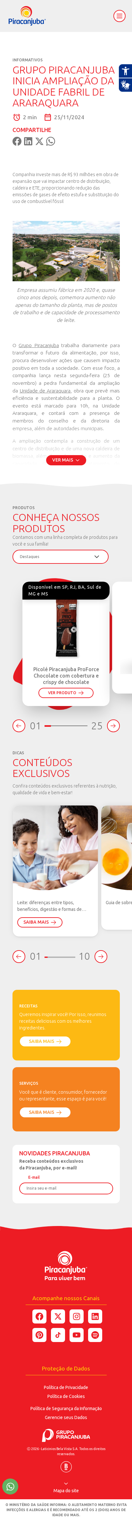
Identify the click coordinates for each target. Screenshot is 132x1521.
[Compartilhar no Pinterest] (39, 1335)
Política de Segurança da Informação (66, 1408)
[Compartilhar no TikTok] (58, 1335)
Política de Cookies (66, 1396)
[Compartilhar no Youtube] (77, 1335)
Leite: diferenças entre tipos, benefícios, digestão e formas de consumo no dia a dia (49, 906)
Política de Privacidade (66, 1387)
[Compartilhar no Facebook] (39, 1316)
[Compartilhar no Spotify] (95, 1335)
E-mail (34, 1177)
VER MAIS (62, 459)
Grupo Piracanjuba (39, 345)
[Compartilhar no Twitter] (58, 1316)
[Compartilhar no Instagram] (77, 1316)
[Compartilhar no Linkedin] (95, 1316)
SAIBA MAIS (36, 922)
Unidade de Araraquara (45, 390)
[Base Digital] (66, 1464)
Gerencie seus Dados (66, 1417)
